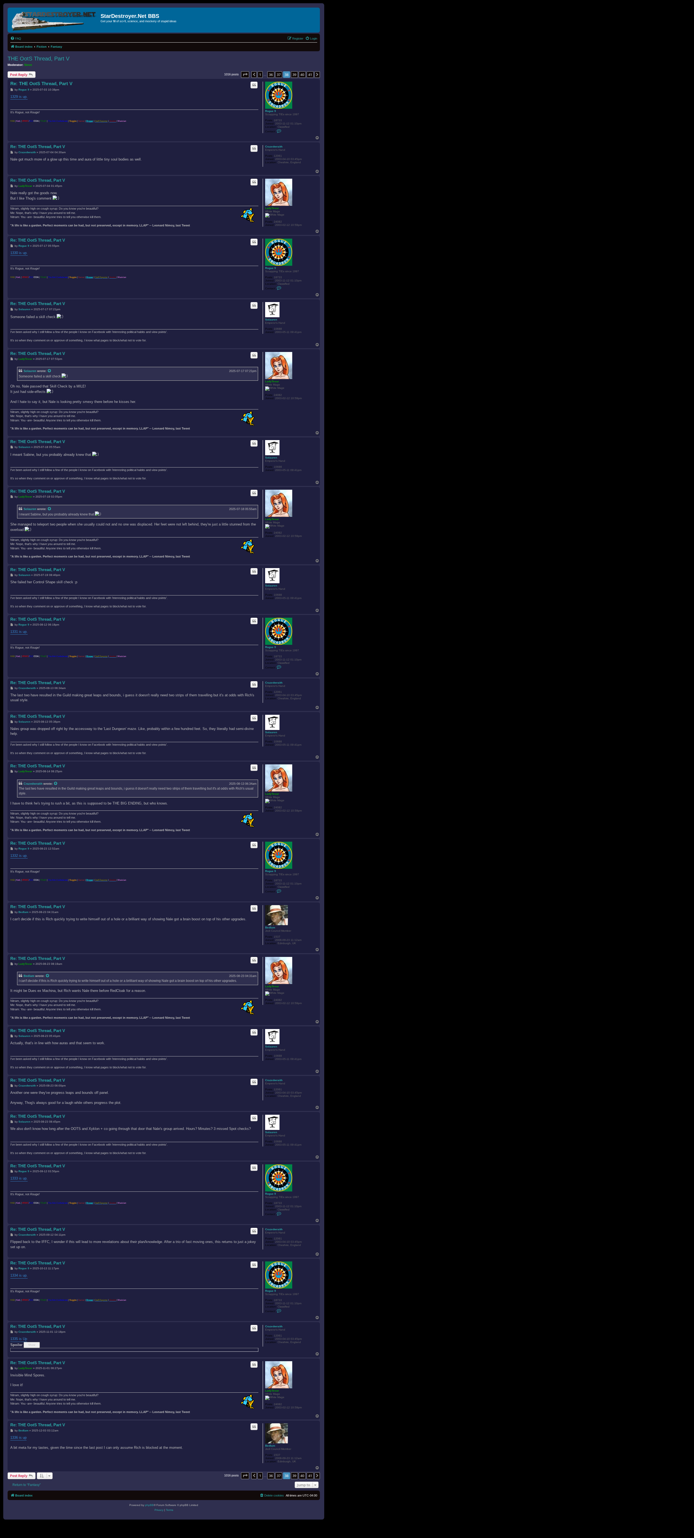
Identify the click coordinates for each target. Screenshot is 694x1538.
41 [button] (310, 74)
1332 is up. (19, 856)
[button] (245, 74)
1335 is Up (18, 1339)
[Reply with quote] (254, 85)
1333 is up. (19, 1178)
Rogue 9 (270, 111)
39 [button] (294, 74)
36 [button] (271, 74)
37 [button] (279, 74)
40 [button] (302, 74)
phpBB (149, 1505)
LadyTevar (272, 208)
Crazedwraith (273, 146)
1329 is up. (19, 97)
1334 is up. (19, 1275)
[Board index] (55, 20)
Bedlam (270, 927)
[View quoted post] (49, 371)
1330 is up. (19, 253)
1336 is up (18, 1438)
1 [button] (260, 74)
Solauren (271, 319)
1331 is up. (19, 632)
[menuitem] (15, 38)
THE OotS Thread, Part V (38, 59)
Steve (28, 64)
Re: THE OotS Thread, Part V (41, 83)
